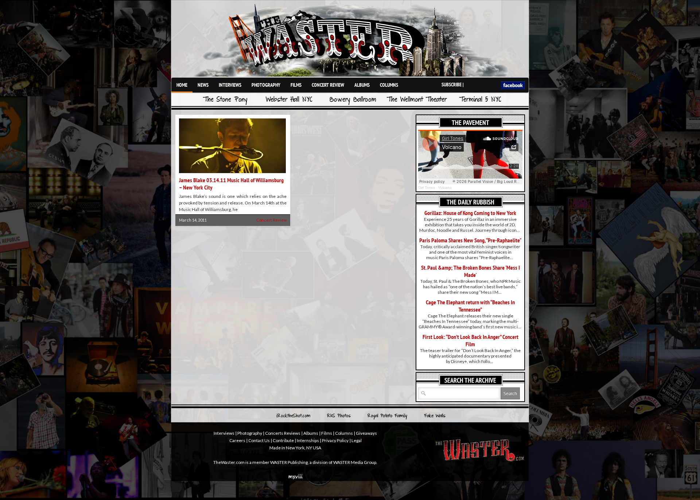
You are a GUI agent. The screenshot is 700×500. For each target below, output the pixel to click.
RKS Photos (339, 416)
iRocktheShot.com (293, 416)
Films (296, 85)
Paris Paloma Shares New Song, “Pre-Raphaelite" (470, 240)
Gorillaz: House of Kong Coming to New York (470, 212)
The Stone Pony (225, 100)
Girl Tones (426, 187)
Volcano (445, 187)
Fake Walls (435, 416)
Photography (266, 85)
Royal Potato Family (387, 416)
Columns (389, 85)
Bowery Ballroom (353, 100)
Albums (362, 85)
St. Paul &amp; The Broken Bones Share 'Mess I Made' (470, 271)
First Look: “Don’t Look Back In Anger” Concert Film (470, 340)
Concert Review (328, 85)
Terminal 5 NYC (480, 100)
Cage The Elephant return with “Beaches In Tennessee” (470, 305)
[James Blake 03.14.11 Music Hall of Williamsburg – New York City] (232, 173)
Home (181, 85)
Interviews (230, 85)
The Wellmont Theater (417, 100)
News (203, 85)
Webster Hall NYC (289, 100)
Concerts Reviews (282, 433)
